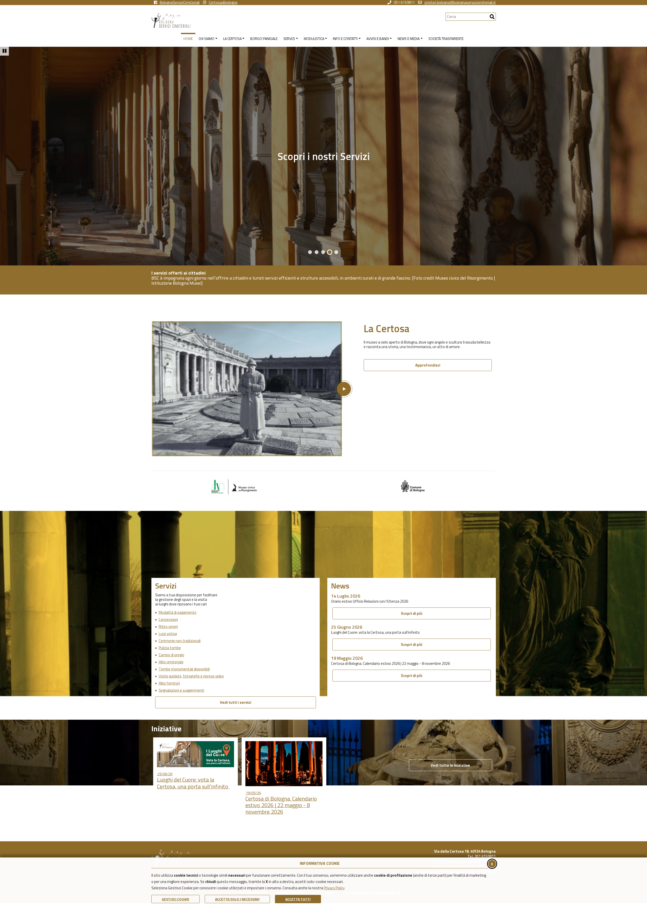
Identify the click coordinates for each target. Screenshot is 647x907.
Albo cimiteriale (171, 662)
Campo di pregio (171, 655)
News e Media (323, 156)
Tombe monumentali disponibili (184, 669)
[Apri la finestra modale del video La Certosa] (252, 389)
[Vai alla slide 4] (330, 252)
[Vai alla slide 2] (316, 252)
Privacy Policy (334, 888)
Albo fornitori (169, 683)
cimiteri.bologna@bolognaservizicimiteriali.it (460, 2)
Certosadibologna (223, 2)
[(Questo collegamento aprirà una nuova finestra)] (234, 486)
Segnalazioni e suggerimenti (181, 690)
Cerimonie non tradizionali (180, 641)
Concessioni (168, 619)
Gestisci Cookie (175, 899)
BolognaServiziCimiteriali (180, 2)
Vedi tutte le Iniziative (450, 765)
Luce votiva (168, 633)
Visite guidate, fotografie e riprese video (191, 676)
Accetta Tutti (298, 899)
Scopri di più (411, 613)
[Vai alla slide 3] (323, 252)
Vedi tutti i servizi (235, 702)
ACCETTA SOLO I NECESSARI (237, 899)
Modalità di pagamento (177, 612)
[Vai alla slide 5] (336, 252)
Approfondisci (427, 365)
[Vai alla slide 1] (310, 252)
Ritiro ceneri (168, 626)
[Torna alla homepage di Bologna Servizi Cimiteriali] (298, 20)
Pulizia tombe (170, 648)
